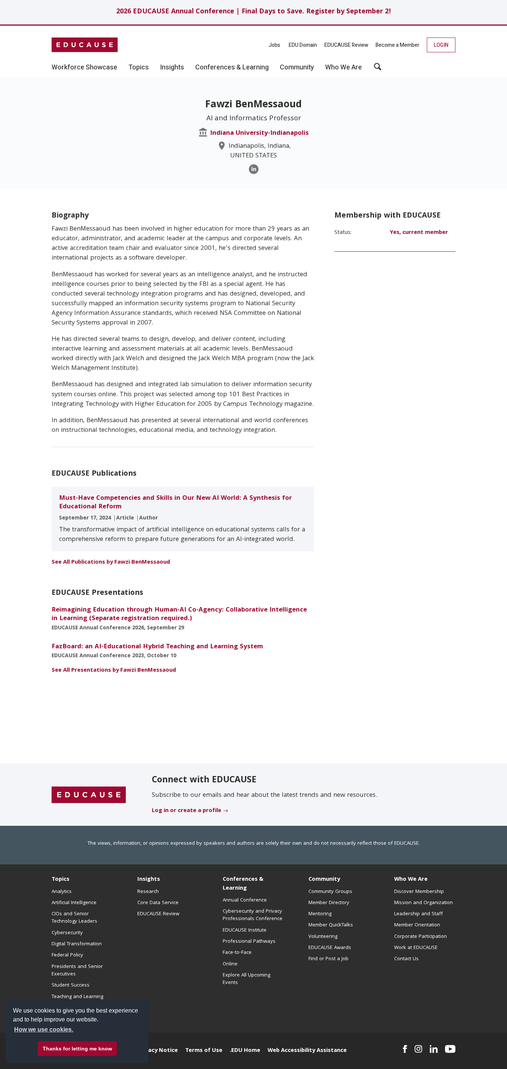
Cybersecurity (67, 933)
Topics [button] (138, 67)
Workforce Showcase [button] (84, 67)
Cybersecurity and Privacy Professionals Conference (252, 915)
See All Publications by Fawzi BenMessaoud (111, 562)
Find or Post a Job (328, 959)
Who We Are (411, 879)
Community (324, 879)
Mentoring (319, 914)
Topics (60, 879)
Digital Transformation (77, 944)
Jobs (274, 45)
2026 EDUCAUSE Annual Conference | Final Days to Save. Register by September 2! (253, 12)
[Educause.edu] (89, 795)
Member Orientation (417, 925)
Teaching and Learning (77, 997)
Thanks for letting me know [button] (77, 1049)
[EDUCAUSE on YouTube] (450, 1049)
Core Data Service (158, 903)
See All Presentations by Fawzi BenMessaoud (114, 670)
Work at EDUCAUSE (416, 948)
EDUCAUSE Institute (244, 930)
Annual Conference (245, 900)
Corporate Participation (420, 937)
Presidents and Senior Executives (77, 970)
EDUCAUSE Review (346, 45)
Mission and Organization (423, 903)
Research (148, 892)
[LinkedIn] (254, 169)
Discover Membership (419, 892)
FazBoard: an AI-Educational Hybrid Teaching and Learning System (157, 647)
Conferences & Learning (243, 884)
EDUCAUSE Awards (329, 948)
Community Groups (330, 892)
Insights (148, 879)
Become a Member (397, 45)
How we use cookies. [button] (43, 1029)
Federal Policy (67, 955)
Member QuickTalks (330, 925)
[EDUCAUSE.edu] (85, 45)
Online (230, 964)
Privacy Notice (158, 1051)
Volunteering (322, 937)
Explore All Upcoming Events (246, 979)
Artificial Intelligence (74, 903)
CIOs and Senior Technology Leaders (74, 918)
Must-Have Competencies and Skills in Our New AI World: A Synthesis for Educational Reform (175, 502)
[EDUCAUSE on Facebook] (405, 1049)
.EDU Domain (302, 45)
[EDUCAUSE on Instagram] (418, 1049)
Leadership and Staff (418, 914)
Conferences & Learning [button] (232, 67)
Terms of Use (203, 1051)
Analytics (62, 892)
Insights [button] (172, 67)
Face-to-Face (237, 953)
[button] (377, 69)
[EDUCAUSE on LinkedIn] (434, 1049)
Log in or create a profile (186, 811)
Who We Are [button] (343, 67)
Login (441, 45)
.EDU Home (245, 1051)
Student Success (70, 985)
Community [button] (297, 67)
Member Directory (328, 903)
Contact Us (406, 959)
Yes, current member (419, 233)
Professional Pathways (249, 942)
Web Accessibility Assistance (307, 1051)
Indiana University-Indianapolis (259, 133)
